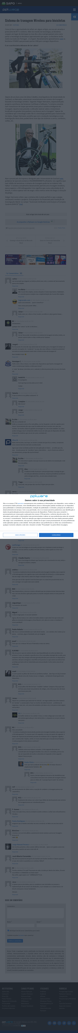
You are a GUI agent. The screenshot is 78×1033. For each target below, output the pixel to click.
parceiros (21, 503)
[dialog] (39, 516)
